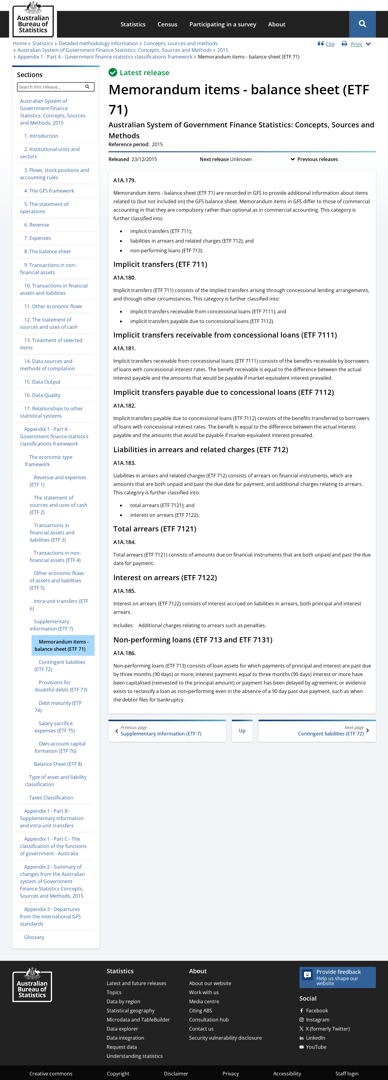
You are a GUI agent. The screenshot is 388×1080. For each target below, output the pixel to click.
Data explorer (122, 1028)
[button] (362, 24)
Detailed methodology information (98, 43)
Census (167, 24)
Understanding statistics (135, 1056)
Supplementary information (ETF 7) (161, 731)
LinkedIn (315, 1038)
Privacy (230, 1073)
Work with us (204, 992)
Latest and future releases (136, 983)
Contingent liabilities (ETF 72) (331, 731)
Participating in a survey (222, 24)
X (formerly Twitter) (328, 1028)
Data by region (123, 1001)
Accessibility (287, 1073)
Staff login (347, 1073)
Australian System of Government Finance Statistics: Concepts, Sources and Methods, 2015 (52, 112)
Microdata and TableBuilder (138, 1019)
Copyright (118, 1073)
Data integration (125, 1038)
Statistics (133, 24)
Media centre (204, 1001)
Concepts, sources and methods (181, 43)
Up (242, 730)
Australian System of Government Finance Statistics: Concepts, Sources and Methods (115, 50)
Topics (114, 992)
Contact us (201, 1028)
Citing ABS (200, 1010)
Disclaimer (176, 1073)
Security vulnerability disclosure (225, 1038)
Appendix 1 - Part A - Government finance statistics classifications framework (105, 56)
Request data (122, 1047)
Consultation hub (209, 1019)
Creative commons (50, 1073)
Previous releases (317, 159)
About (277, 24)
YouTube (316, 1047)
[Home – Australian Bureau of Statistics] (32, 985)
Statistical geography (131, 1010)
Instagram (317, 1019)
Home (20, 43)
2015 (222, 50)
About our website (210, 983)
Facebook (317, 1010)
